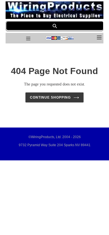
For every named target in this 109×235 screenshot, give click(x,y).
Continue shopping (50, 97)
